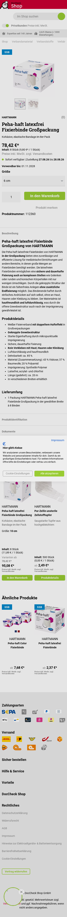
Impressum (57, 440)
